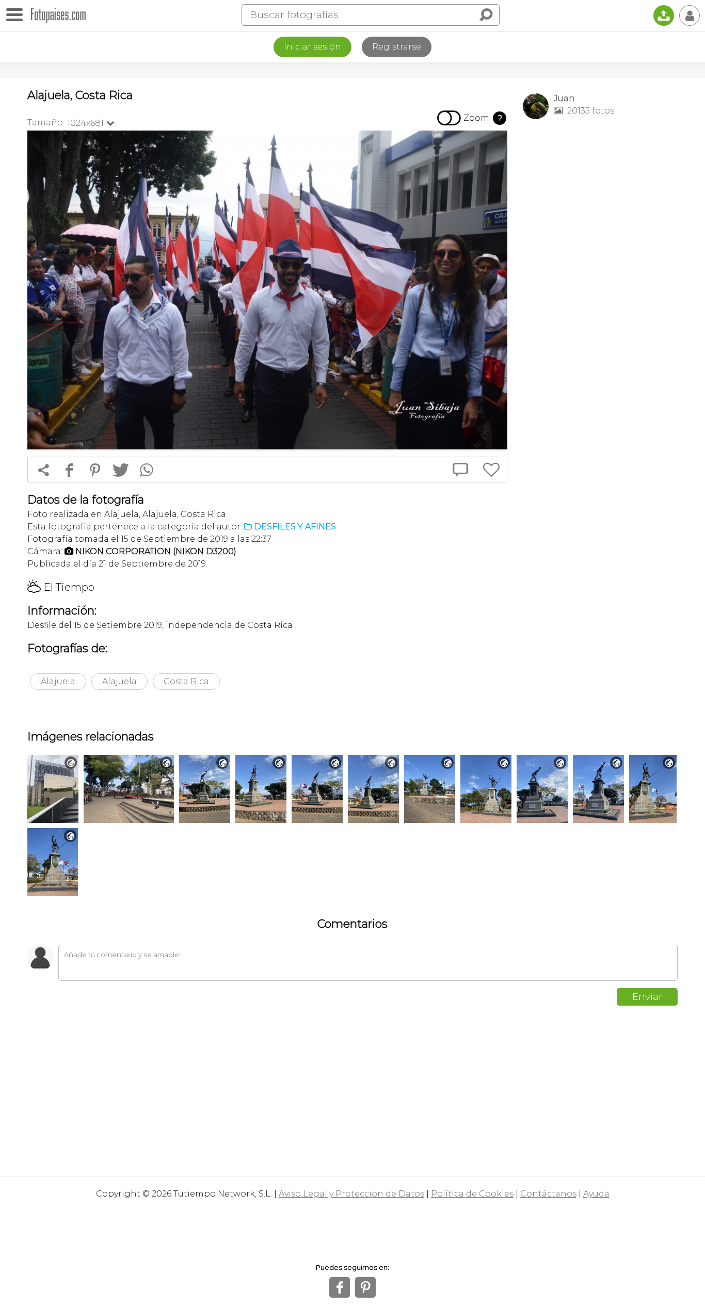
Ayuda (596, 1194)
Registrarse (396, 47)
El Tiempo (60, 587)
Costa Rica (186, 681)
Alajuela (58, 681)
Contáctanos (548, 1194)
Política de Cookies (472, 1194)
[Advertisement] (600, 289)
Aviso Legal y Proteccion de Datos (351, 1194)
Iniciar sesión (312, 47)
